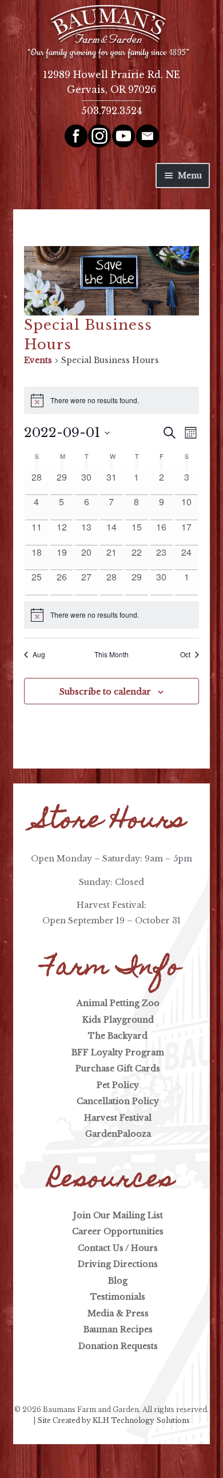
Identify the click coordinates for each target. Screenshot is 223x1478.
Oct (185, 654)
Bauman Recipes (118, 1329)
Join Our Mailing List (118, 1215)
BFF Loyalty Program (117, 1052)
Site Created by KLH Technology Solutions (113, 1420)
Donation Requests (118, 1346)
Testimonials (117, 1297)
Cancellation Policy (118, 1101)
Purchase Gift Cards (117, 1068)
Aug (39, 654)
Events (38, 360)
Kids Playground (118, 1020)
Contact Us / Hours (118, 1248)
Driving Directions (118, 1264)
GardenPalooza (118, 1134)
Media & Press (118, 1313)
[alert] (111, 615)
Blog (118, 1281)
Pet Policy (118, 1085)
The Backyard (118, 1036)
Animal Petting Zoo (118, 1003)
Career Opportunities (118, 1231)
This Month (111, 654)
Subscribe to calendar (105, 692)
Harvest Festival (118, 1118)
